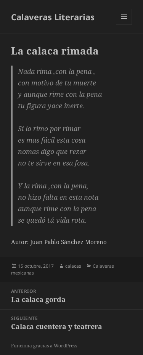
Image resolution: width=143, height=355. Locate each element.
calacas (73, 266)
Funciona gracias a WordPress (44, 345)
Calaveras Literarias (53, 16)
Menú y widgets (124, 24)
